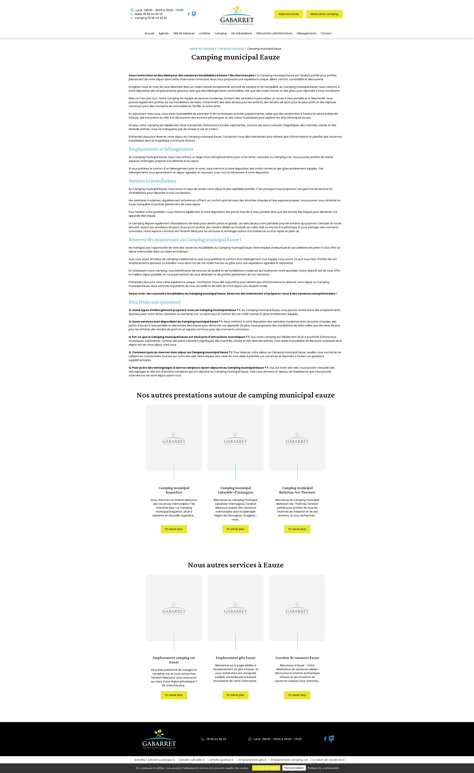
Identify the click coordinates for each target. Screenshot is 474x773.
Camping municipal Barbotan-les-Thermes (297, 490)
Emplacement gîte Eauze (236, 657)
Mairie (148, 14)
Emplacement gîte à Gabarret (252, 762)
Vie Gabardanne (241, 33)
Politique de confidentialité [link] (323, 768)
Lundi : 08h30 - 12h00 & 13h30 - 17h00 (159, 10)
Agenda (164, 33)
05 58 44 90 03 (216, 739)
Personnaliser (294, 768)
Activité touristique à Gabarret (161, 762)
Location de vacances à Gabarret (328, 762)
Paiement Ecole (289, 14)
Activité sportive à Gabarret (221, 762)
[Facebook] (189, 14)
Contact (326, 33)
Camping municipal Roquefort (174, 490)
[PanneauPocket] (194, 14)
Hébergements (306, 33)
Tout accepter (267, 768)
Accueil (149, 33)
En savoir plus (174, 529)
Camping (150, 18)
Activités (139, 760)
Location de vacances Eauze (297, 657)
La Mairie (204, 33)
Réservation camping (324, 14)
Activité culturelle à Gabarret (192, 762)
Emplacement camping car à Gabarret (289, 762)
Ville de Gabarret (184, 33)
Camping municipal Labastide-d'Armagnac (235, 490)
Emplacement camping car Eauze (174, 659)
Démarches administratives (274, 33)
